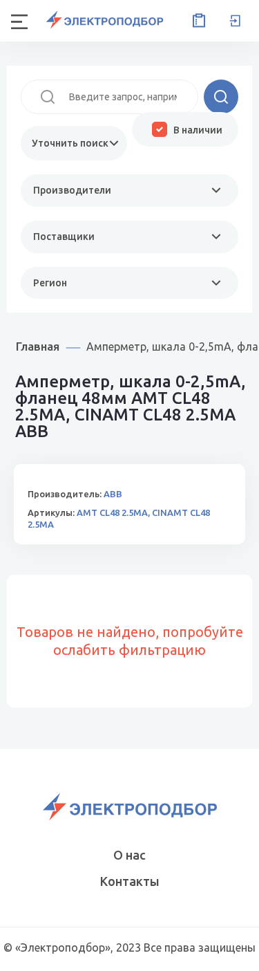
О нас (129, 855)
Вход (234, 20)
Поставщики (64, 236)
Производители (72, 190)
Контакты (130, 881)
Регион (50, 282)
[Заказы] (196, 21)
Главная (37, 346)
